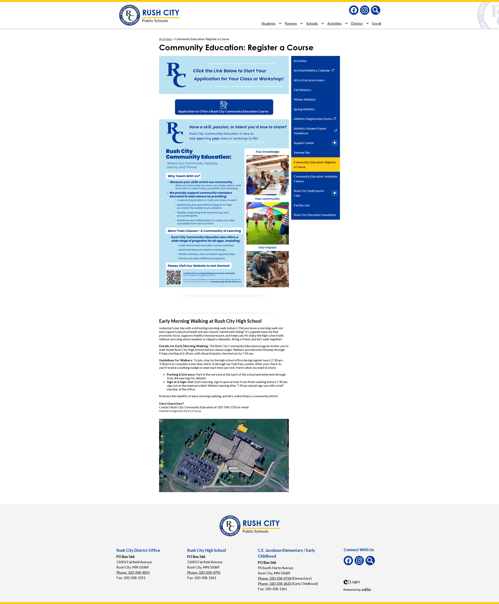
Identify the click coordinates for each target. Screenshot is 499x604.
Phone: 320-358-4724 (274, 578)
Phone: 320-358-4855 (133, 572)
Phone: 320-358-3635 (274, 583)
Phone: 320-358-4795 (203, 572)
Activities (165, 39)
